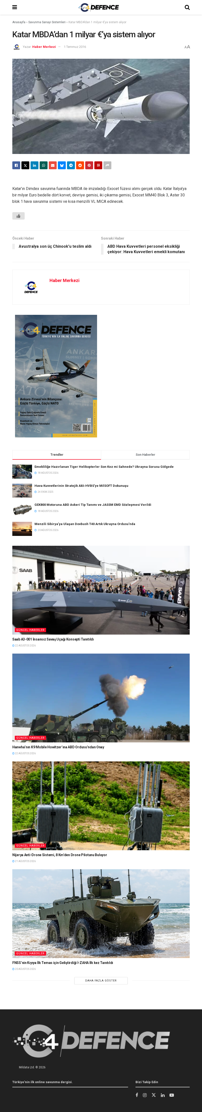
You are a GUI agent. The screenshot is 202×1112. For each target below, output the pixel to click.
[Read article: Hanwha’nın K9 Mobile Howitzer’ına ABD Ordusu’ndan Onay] (101, 698)
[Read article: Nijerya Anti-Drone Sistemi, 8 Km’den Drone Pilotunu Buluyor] (101, 805)
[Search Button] (187, 7)
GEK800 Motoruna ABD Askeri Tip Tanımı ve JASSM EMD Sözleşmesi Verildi (92, 505)
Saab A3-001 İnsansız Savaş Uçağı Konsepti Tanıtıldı (53, 639)
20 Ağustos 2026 (25, 969)
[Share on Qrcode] (98, 165)
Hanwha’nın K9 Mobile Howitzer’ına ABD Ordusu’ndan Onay (58, 747)
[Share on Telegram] (71, 165)
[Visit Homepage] (98, 7)
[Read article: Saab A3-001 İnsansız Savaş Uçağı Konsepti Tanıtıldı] (101, 590)
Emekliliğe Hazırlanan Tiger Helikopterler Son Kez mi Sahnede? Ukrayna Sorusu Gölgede (104, 467)
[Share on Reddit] (80, 165)
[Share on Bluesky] (62, 165)
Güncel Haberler (30, 630)
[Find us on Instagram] (145, 1095)
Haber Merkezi (44, 47)
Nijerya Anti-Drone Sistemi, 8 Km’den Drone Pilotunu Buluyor (59, 855)
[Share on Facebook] (16, 165)
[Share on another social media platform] (107, 165)
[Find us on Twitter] (154, 1095)
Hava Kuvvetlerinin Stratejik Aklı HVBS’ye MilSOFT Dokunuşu (81, 486)
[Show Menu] (14, 7)
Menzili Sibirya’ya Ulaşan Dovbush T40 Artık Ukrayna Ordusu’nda (84, 524)
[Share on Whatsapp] (44, 165)
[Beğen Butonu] (18, 216)
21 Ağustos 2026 (25, 861)
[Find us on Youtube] (171, 1095)
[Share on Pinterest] (89, 165)
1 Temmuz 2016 (75, 47)
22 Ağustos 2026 (25, 645)
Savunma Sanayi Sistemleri (47, 22)
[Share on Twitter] (25, 165)
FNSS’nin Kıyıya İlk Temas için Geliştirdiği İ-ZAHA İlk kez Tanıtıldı (62, 963)
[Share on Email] (53, 165)
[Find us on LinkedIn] (163, 1095)
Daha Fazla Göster (101, 980)
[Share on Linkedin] (34, 165)
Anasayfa (18, 22)
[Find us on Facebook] (136, 1095)
